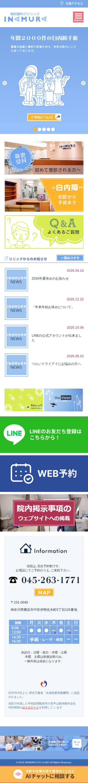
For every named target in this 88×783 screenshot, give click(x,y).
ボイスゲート (30, 707)
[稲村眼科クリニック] (25, 17)
